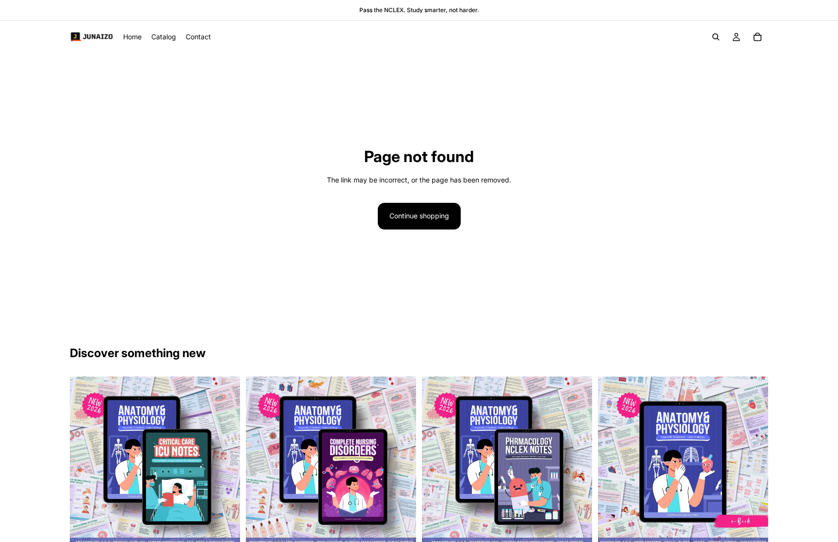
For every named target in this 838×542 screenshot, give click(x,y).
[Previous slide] (84, 461)
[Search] (715, 37)
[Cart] (757, 37)
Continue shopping (419, 216)
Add (233, 531)
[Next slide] (225, 461)
